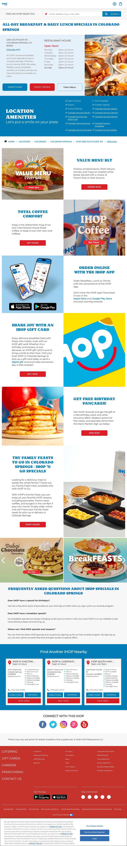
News (67, 759)
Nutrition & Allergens (105, 770)
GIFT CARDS (11, 758)
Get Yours (33, 243)
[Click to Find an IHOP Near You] (46, 14)
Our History (69, 755)
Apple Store (79, 298)
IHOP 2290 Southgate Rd (89, 141)
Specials (112, 141)
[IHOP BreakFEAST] (95, 560)
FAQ (67, 763)
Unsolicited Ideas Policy (70, 809)
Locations (25, 141)
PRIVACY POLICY (35, 843)
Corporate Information (105, 751)
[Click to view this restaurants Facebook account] (42, 724)
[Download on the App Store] (23, 306)
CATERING (9, 751)
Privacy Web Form (104, 763)
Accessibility (9, 809)
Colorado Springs (61, 141)
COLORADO (40, 141)
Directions (15, 87)
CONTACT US (11, 779)
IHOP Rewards (39, 759)
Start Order (42, 87)
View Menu (69, 87)
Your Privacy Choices (61, 815)
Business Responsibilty (105, 767)
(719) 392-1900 (96, 690)
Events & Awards (71, 770)
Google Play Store (102, 298)
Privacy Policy (21, 809)
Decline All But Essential (94, 832)
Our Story (69, 751)
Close (94, 839)
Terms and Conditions (50, 809)
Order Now (94, 187)
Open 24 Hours (20, 664)
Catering (33, 695)
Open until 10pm (99, 664)
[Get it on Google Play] (41, 306)
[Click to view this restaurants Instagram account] (63, 724)
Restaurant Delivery (41, 755)
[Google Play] (42, 797)
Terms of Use (34, 809)
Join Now (94, 433)
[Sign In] (114, 4)
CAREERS (9, 765)
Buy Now (33, 374)
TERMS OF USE (56, 827)
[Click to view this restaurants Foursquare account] (74, 724)
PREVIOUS (3, 560)
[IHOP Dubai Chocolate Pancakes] (31, 560)
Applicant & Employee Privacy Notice (97, 809)
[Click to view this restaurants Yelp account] (84, 724)
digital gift (17, 362)
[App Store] (59, 797)
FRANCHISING (12, 772)
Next (124, 560)
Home (11, 141)
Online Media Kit (103, 759)
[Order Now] (120, 4)
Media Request (102, 755)
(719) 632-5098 (18, 690)
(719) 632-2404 (57, 690)
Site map (117, 809)
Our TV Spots (70, 767)
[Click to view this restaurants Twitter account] (53, 724)
